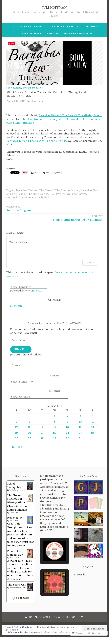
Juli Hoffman (35, 101)
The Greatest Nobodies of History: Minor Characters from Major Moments (17, 502)
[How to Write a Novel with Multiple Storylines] (95, 503)
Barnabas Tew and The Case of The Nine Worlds (36, 140)
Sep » (21, 446)
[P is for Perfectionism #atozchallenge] (81, 503)
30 (67, 438)
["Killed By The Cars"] (95, 519)
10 (80, 421)
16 (67, 427)
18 (92, 427)
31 (80, 438)
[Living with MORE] (95, 551)
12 (16, 427)
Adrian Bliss (13, 513)
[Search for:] (54, 365)
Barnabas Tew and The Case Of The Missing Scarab (70, 115)
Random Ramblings (32, 88)
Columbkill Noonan (32, 119)
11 (93, 421)
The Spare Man (16, 584)
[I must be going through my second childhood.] (81, 551)
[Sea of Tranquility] (30, 489)
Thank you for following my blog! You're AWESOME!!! (54, 323)
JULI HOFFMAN (54, 8)
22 (54, 432)
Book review (79, 193)
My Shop (91, 26)
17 (80, 427)
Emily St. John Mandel (17, 490)
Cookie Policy (64, 632)
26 (16, 438)
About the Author (27, 26)
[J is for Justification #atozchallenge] (95, 488)
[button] (48, 553)
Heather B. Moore (16, 558)
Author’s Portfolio (64, 26)
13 (29, 427)
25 (92, 432)
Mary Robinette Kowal (17, 588)
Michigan (16, 305)
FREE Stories (31, 33)
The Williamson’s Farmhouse (70, 33)
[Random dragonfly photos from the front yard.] (95, 535)
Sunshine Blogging (19, 208)
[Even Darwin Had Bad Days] (81, 535)
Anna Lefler (13, 521)
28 (42, 438)
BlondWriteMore (60, 193)
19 (16, 432)
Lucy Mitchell (40, 197)
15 (55, 427)
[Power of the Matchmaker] (30, 557)
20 (29, 432)
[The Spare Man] (30, 590)
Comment (89, 262)
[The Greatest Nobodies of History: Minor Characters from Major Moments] (30, 500)
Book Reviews (13, 88)
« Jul (12, 446)
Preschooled (14, 517)
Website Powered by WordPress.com (54, 617)
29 (54, 438)
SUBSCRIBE (20, 349)
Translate (36, 290)
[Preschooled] (30, 523)
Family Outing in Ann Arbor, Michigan (77, 218)
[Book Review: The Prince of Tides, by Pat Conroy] (81, 519)
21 (42, 432)
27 (29, 438)
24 (80, 432)
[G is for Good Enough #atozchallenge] (81, 488)
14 (42, 427)
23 (67, 432)
